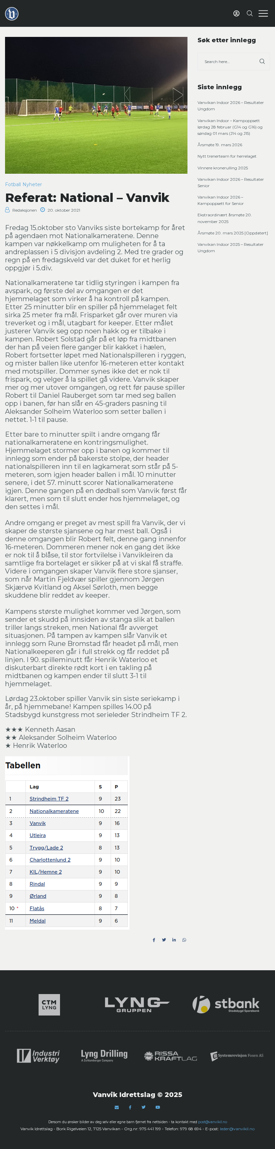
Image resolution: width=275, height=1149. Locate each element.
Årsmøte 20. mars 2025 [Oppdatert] (233, 232)
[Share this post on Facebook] (154, 940)
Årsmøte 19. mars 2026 (220, 144)
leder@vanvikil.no (237, 1128)
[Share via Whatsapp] (184, 940)
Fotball (13, 184)
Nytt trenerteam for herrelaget (227, 156)
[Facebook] (130, 1107)
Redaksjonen (24, 210)
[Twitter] (144, 1107)
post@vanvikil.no (212, 1122)
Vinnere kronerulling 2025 (223, 167)
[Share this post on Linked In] (174, 940)
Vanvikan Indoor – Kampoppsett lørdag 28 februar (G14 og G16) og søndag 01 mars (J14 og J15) (230, 127)
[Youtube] (158, 1107)
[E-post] (117, 1107)
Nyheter (32, 184)
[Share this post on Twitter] (164, 940)
